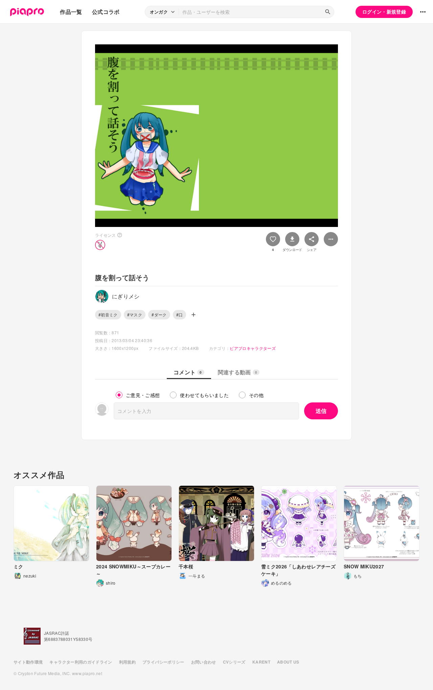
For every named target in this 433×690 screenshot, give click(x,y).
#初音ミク (108, 314)
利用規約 (127, 662)
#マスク (134, 314)
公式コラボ (106, 12)
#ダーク (159, 314)
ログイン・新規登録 (384, 11)
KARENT (261, 662)
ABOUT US (288, 662)
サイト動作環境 (28, 662)
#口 (179, 314)
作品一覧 (71, 12)
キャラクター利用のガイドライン (80, 662)
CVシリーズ (234, 662)
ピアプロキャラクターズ (253, 348)
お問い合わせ (203, 662)
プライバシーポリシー (163, 662)
